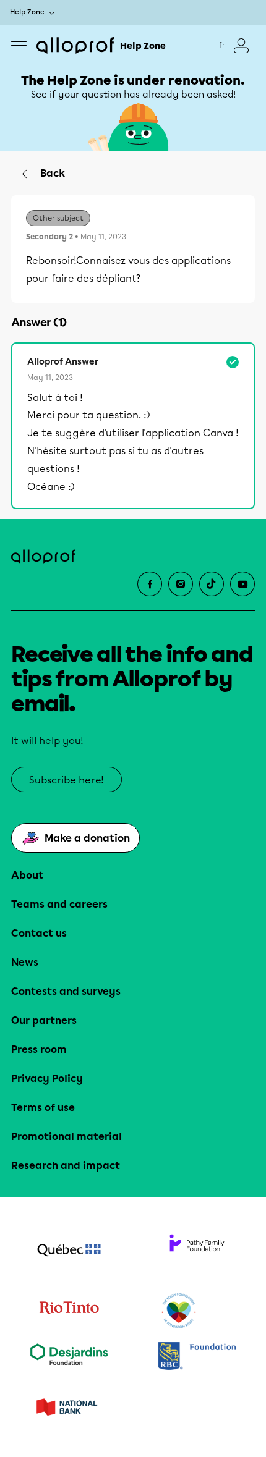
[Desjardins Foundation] (69, 1357)
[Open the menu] (18, 45)
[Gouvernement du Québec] (69, 1251)
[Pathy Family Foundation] (197, 1251)
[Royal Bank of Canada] (197, 1357)
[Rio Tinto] (69, 1311)
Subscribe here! (66, 780)
